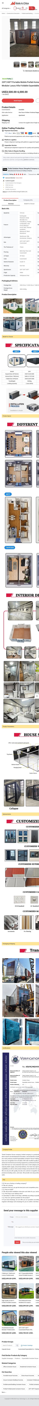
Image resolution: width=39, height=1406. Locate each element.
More (3, 1392)
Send (17, 1242)
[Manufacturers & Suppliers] (19, 3)
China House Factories (27, 1375)
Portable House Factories (10, 1375)
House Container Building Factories (13, 1380)
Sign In (5, 191)
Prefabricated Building (27, 13)
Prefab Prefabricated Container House (14, 1389)
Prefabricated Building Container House (14, 1384)
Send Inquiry (18, 100)
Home (3, 13)
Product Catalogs (27, 1345)
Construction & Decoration (13, 13)
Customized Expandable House (26, 1349)
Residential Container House (28, 1367)
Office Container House (9, 1367)
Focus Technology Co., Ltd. (23, 1398)
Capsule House (6, 1349)
